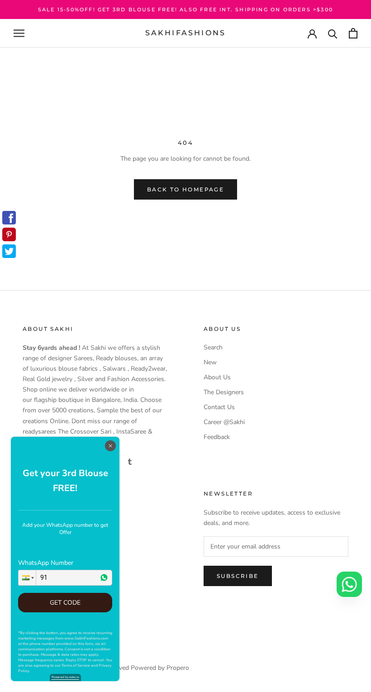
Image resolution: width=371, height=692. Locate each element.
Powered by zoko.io (65, 677)
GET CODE (65, 602)
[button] (27, 577)
